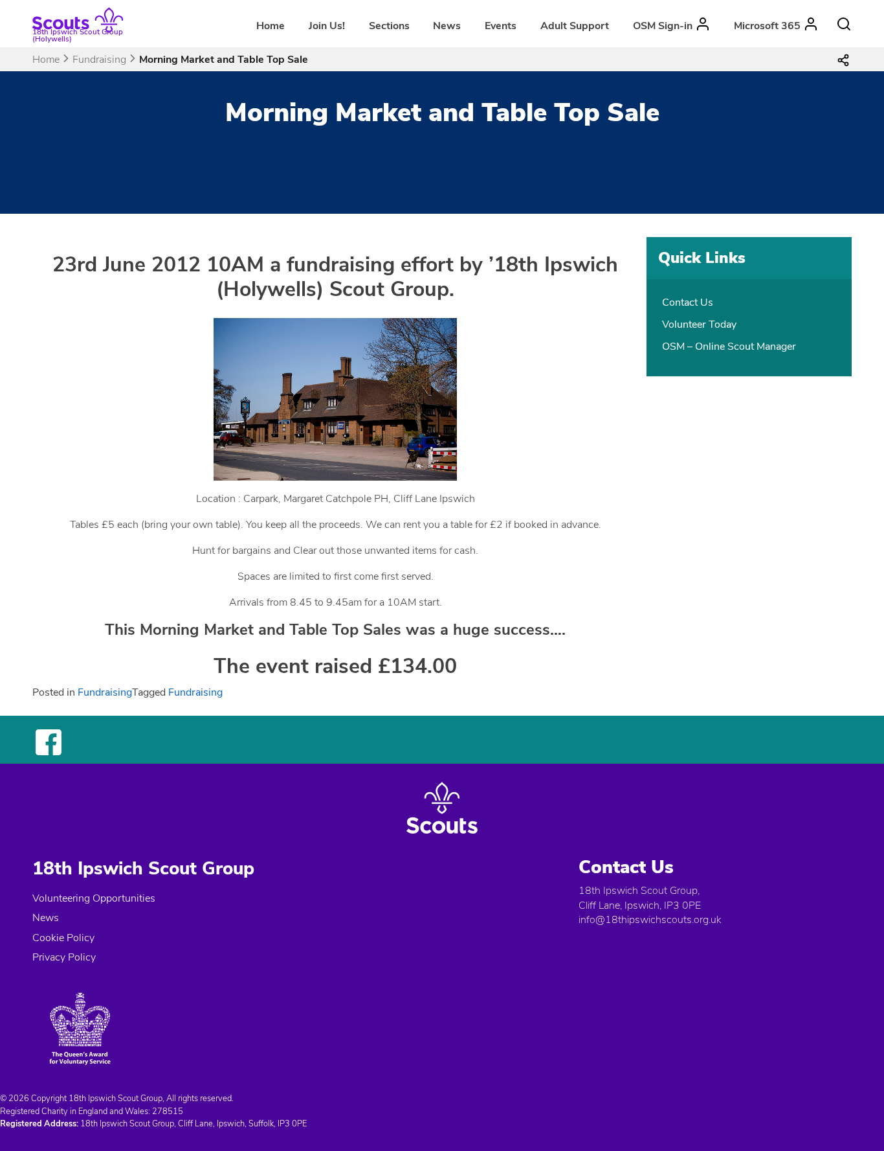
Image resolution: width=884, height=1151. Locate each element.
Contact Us (687, 302)
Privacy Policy (64, 957)
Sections (389, 26)
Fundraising (99, 59)
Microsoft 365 (767, 26)
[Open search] (844, 24)
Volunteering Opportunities (93, 898)
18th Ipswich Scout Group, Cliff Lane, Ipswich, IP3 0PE (640, 897)
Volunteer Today (699, 324)
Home (270, 26)
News (447, 26)
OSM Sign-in (662, 26)
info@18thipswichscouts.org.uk (650, 920)
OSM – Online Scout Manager (729, 346)
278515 (167, 1111)
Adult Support (574, 26)
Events (500, 26)
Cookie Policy (63, 938)
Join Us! (327, 26)
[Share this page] (843, 59)
